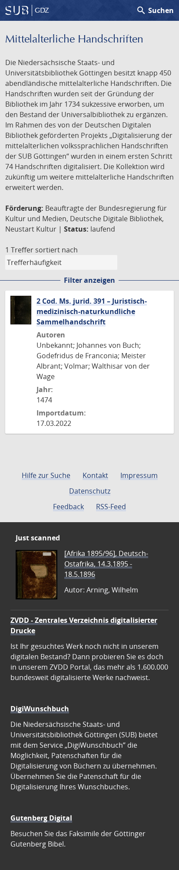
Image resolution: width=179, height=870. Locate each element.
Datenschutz (89, 491)
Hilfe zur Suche (46, 475)
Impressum (139, 475)
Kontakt (95, 475)
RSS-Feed (111, 506)
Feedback (68, 506)
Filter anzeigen (89, 280)
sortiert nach (56, 250)
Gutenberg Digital (41, 818)
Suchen (155, 10)
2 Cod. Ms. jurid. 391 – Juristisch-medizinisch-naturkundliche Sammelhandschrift (91, 311)
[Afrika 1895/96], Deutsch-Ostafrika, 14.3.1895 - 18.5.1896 (106, 564)
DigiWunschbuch (39, 708)
